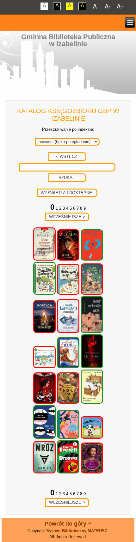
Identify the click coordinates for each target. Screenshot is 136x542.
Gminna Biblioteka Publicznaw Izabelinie (68, 40)
